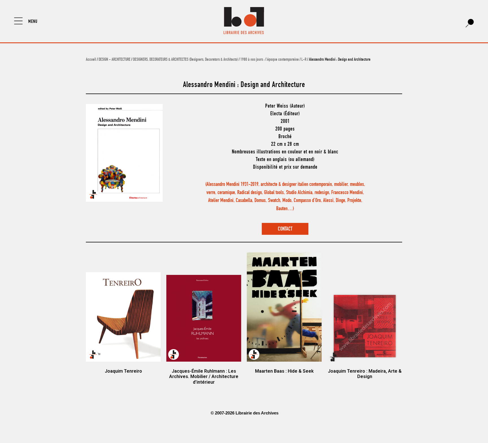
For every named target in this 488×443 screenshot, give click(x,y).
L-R (303, 60)
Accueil (91, 60)
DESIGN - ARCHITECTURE (114, 60)
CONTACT (285, 229)
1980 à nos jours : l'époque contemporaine (269, 60)
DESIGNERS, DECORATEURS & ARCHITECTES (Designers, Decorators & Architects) (185, 60)
